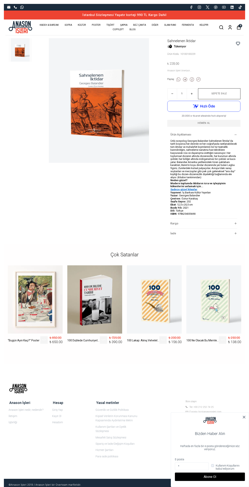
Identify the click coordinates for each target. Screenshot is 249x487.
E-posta (179, 459)
